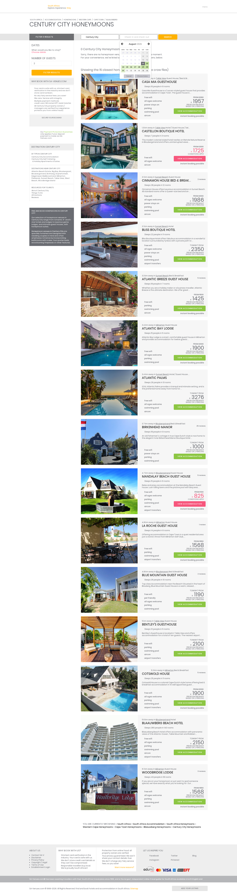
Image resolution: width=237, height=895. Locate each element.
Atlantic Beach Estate (41, 171)
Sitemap (134, 888)
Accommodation (53, 19)
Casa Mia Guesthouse (159, 82)
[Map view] (71, 36)
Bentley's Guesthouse (159, 624)
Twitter (174, 855)
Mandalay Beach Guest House (166, 476)
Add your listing (189, 888)
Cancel (128, 76)
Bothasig (51, 174)
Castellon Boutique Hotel (163, 131)
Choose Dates (142, 76)
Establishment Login (40, 867)
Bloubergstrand (163, 423)
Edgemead (37, 176)
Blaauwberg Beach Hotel (162, 723)
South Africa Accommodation (149, 824)
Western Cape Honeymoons (98, 827)
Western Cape (85, 19)
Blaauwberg (111, 19)
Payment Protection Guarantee (58, 132)
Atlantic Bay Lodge (158, 328)
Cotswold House (156, 674)
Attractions (37, 195)
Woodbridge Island (46, 180)
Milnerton (160, 325)
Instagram (154, 860)
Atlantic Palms (154, 378)
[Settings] (193, 7)
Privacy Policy (37, 860)
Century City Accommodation (45, 157)
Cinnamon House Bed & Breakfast (169, 180)
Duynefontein (62, 174)
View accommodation (190, 111)
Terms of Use (37, 865)
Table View (161, 78)
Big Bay (55, 171)
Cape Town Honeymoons (128, 827)
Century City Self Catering (43, 159)
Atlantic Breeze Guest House (165, 279)
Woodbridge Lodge (157, 772)
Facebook (154, 855)
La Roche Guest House (159, 526)
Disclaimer (36, 857)
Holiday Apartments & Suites (47, 161)
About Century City (40, 190)
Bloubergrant (162, 571)
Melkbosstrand (49, 176)
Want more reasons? (124, 867)
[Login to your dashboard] (189, 7)
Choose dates (39, 52)
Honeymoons (70, 19)
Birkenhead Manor (157, 427)
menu (200, 7)
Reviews (35, 197)
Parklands (36, 178)
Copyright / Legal (39, 862)
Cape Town (99, 19)
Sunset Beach (161, 177)
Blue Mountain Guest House (164, 575)
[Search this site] (184, 7)
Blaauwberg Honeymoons (157, 827)
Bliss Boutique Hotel (158, 230)
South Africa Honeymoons (180, 824)
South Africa (36, 19)
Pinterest (175, 860)
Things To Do (37, 193)
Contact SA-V (37, 855)
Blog (194, 855)
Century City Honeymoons (187, 827)
